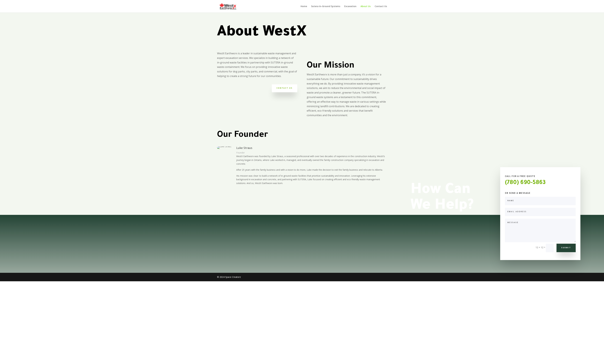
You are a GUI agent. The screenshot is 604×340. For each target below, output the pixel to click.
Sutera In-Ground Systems (325, 6)
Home (304, 6)
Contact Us (381, 6)
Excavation (350, 6)
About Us (366, 6)
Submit (566, 248)
